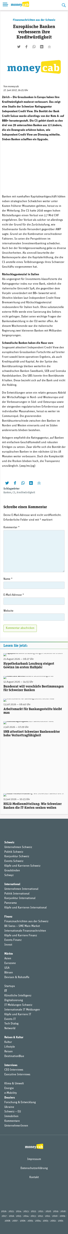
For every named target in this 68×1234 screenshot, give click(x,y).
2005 (30, 1221)
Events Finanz (13, 940)
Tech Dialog (11, 1023)
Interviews (10, 1065)
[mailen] (49, 46)
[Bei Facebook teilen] (26, 46)
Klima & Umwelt (14, 1083)
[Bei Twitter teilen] (19, 46)
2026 (3, 1211)
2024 (18, 1211)
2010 (54, 1216)
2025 (11, 1211)
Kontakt (34, 1177)
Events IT (10, 1019)
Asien (7, 958)
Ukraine (9, 1107)
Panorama (10, 903)
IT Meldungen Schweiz (18, 1005)
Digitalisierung (13, 1000)
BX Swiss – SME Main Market (22, 926)
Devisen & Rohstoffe (16, 977)
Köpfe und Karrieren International (25, 907)
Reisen (8, 1051)
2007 (15, 1221)
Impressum (34, 1159)
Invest (8, 944)
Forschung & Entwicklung (20, 1102)
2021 (40, 1211)
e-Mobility (10, 1093)
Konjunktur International (19, 898)
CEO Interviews (13, 1069)
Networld (9, 1028)
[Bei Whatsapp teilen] (34, 46)
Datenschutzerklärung (34, 1168)
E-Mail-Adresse (13, 595)
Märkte (8, 953)
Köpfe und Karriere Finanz (20, 935)
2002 (53, 1221)
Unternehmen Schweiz (18, 847)
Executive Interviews (17, 1074)
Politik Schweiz (13, 852)
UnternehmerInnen (16, 1125)
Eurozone (10, 963)
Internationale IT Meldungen (22, 1009)
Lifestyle (9, 1046)
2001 (60, 1221)
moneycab (13, 86)
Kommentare (12, 1121)
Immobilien (11, 1116)
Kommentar (11, 527)
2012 (40, 1216)
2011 (47, 1216)
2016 (11, 1216)
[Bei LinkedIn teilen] (41, 46)
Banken (7, 492)
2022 (33, 1211)
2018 (62, 1211)
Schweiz (9, 842)
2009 (62, 1216)
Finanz (8, 916)
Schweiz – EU (12, 1111)
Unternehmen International (21, 889)
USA (6, 968)
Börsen (8, 972)
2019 (55, 1211)
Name (8, 579)
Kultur (8, 1042)
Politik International (16, 893)
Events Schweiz (13, 861)
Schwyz (9, 875)
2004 (38, 1221)
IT (5, 991)
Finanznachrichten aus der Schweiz (34, 20)
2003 (45, 1221)
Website (8, 610)
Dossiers (9, 1097)
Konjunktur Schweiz (16, 856)
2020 (48, 1211)
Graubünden (12, 870)
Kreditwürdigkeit (26, 492)
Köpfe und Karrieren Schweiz (22, 865)
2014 (25, 1216)
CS (14, 492)
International (12, 884)
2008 (7, 1221)
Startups (9, 986)
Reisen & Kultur (13, 1037)
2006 (22, 1221)
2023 (26, 1211)
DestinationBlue (14, 1056)
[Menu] (5, 5)
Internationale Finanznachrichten (25, 930)
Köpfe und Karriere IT (17, 1014)
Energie (9, 1088)
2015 (18, 1216)
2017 (4, 1216)
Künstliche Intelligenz (17, 995)
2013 (33, 1216)
